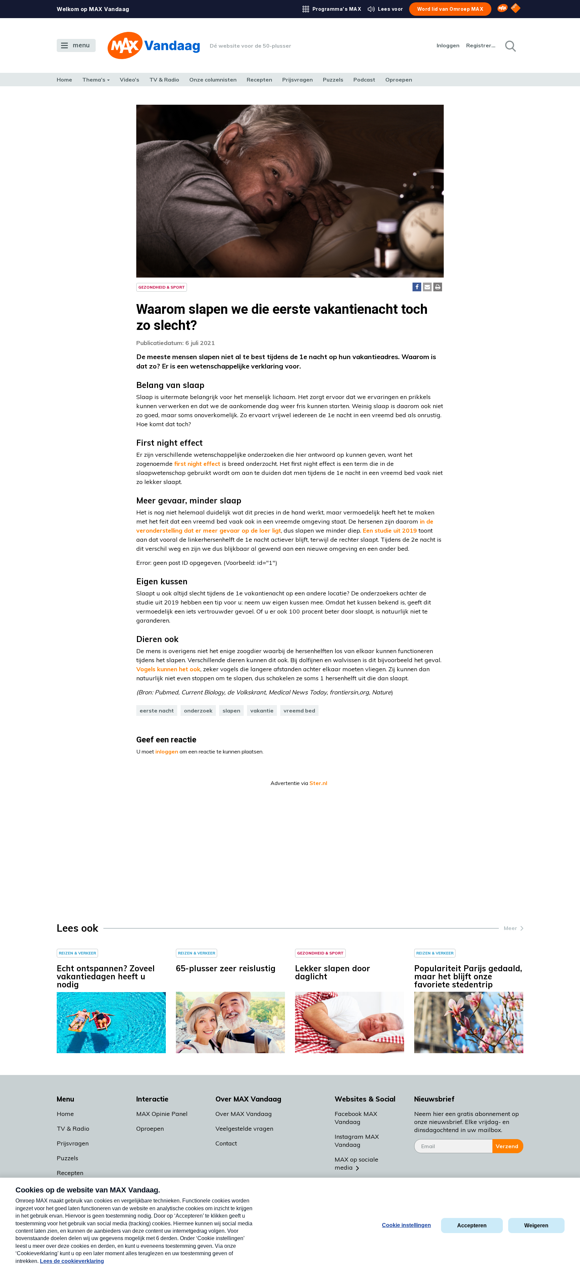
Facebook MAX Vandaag (356, 1118)
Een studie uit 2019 (389, 530)
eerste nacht (157, 710)
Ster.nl (318, 783)
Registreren (481, 45)
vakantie (262, 710)
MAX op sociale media (356, 1163)
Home (64, 79)
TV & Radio (164, 79)
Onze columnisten (213, 79)
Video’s (129, 79)
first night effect (197, 464)
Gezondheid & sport (161, 287)
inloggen (166, 751)
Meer (510, 928)
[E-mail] (427, 287)
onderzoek (198, 710)
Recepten (259, 79)
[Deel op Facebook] (417, 287)
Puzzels (333, 79)
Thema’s (93, 79)
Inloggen (448, 45)
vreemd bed (299, 710)
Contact (226, 1143)
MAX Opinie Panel (162, 1114)
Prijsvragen (297, 79)
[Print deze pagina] (437, 287)
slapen (231, 710)
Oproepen (398, 79)
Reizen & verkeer (77, 953)
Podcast (364, 79)
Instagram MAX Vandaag (357, 1140)
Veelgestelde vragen (244, 1128)
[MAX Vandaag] (153, 45)
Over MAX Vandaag (243, 1114)
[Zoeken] (510, 45)
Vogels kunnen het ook (168, 669)
